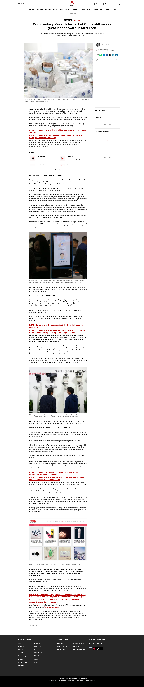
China (116, 114)
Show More (58, 170)
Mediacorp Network (79, 643)
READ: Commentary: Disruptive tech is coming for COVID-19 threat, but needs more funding (55, 136)
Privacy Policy (71, 680)
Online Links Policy (90, 680)
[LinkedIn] (116, 56)
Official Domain (52, 680)
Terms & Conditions (62, 680)
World (36, 662)
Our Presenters (61, 649)
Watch (102, 9)
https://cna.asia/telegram (52, 607)
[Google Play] (90, 648)
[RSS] (102, 644)
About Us (60, 643)
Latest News (39, 9)
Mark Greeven (106, 44)
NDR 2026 (55, 9)
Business (21, 646)
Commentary (75, 9)
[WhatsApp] (100, 56)
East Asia (67, 9)
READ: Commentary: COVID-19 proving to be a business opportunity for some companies (53, 473)
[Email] (113, 56)
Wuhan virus (108, 114)
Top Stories (31, 9)
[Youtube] (93, 644)
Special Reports (23, 662)
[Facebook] (107, 56)
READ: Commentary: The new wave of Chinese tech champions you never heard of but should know (56, 478)
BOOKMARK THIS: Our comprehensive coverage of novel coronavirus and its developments (54, 601)
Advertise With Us (62, 646)
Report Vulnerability (80, 680)
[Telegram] (104, 56)
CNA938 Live (38, 652)
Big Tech (98, 117)
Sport (36, 659)
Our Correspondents (79, 649)
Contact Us (76, 646)
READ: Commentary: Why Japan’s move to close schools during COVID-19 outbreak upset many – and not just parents (57, 331)
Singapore (48, 9)
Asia (61, 9)
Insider (83, 9)
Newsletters (21, 665)
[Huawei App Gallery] (98, 648)
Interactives (37, 656)
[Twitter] (110, 56)
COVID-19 (99, 114)
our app (39, 605)
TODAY (89, 9)
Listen (107, 9)
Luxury (36, 649)
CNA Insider (38, 646)
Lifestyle (95, 9)
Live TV (20, 659)
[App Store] (91, 648)
